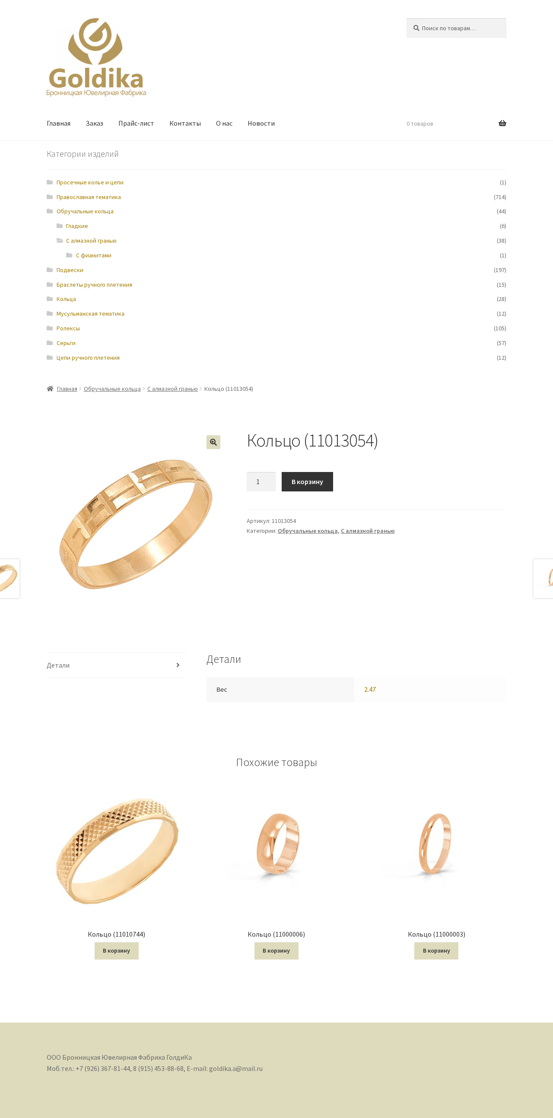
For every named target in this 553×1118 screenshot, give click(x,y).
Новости (261, 123)
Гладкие (77, 226)
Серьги (66, 343)
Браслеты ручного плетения (94, 284)
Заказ (94, 123)
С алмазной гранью (91, 240)
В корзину (307, 481)
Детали (58, 665)
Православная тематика (89, 197)
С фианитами (93, 255)
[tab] (117, 665)
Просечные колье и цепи (90, 182)
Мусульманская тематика (90, 313)
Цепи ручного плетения (88, 357)
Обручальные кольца (85, 211)
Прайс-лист (136, 123)
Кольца (66, 299)
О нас (224, 123)
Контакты (185, 123)
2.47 (370, 689)
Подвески (70, 270)
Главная (58, 123)
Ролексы (68, 328)
